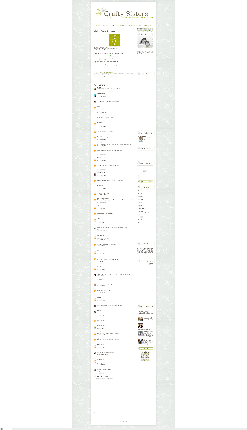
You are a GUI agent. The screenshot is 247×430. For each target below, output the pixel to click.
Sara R (98, 266)
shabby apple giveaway (109, 76)
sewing (149, 250)
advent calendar (144, 254)
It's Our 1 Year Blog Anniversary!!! (146, 324)
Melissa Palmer (99, 359)
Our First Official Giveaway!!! (148, 331)
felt (144, 252)
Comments (140, 177)
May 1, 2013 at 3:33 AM (101, 215)
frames (147, 253)
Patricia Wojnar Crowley (101, 289)
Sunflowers (145, 339)
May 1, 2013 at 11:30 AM (101, 253)
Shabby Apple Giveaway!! (147, 317)
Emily (98, 331)
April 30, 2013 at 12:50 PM (101, 112)
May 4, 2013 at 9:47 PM (101, 364)
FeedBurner (147, 173)
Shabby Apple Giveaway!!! (143, 311)
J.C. (97, 106)
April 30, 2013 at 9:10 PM (101, 175)
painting (143, 250)
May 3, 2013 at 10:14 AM (101, 315)
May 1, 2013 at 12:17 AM (101, 208)
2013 (139, 195)
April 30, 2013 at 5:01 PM (101, 139)
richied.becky (99, 273)
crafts (152, 247)
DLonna (98, 157)
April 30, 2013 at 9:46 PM (101, 194)
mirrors (146, 252)
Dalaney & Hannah (100, 325)
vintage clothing (115, 76)
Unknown (98, 142)
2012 (139, 219)
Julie (98, 243)
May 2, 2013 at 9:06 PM (101, 294)
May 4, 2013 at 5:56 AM (101, 341)
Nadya (98, 282)
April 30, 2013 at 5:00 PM (101, 132)
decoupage (147, 251)
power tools (139, 250)
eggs (146, 250)
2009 (139, 224)
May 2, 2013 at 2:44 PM (101, 285)
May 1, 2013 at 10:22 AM (101, 247)
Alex (97, 87)
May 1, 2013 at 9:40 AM (101, 239)
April (140, 205)
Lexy (98, 218)
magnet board (139, 254)
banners (142, 252)
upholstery (151, 251)
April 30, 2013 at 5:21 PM (101, 145)
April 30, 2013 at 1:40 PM (101, 126)
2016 (139, 190)
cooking (148, 248)
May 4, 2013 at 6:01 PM (101, 356)
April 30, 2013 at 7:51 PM (101, 169)
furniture (151, 252)
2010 (139, 222)
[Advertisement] (146, 63)
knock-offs (142, 251)
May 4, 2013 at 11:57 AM (101, 347)
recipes (138, 248)
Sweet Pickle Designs (142, 136)
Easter (151, 248)
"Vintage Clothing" (106, 53)
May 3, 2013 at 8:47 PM (101, 328)
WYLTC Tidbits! (141, 211)
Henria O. (98, 122)
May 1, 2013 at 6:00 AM (101, 232)
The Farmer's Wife (100, 191)
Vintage (127, 65)
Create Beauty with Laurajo (102, 198)
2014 (139, 193)
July (140, 202)
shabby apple (103, 76)
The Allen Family (100, 172)
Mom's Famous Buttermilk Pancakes (145, 209)
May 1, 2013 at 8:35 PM (101, 269)
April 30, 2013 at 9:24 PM (101, 188)
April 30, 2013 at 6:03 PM (101, 154)
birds (140, 253)
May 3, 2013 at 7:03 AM (101, 300)
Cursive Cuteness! (147, 137)
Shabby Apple (100, 48)
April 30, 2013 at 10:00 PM (101, 202)
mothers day (99, 76)
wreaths (138, 249)
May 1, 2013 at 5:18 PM (101, 263)
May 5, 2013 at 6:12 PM (101, 373)
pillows (138, 253)
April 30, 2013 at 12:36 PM (101, 96)
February (140, 216)
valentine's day (143, 248)
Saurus (98, 250)
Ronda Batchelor (100, 93)
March (140, 214)
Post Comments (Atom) (103, 409)
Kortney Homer (99, 344)
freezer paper (151, 253)
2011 (139, 221)
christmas (148, 247)
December (141, 196)
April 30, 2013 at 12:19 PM (101, 90)
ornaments (151, 249)
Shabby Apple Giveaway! (105, 31)
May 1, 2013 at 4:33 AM (101, 222)
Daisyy (98, 136)
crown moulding (143, 253)
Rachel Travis (99, 235)
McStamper (99, 205)
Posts (139, 175)
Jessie (98, 310)
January (140, 217)
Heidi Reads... (99, 179)
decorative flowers (144, 249)
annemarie (99, 212)
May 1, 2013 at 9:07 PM (101, 279)
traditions (138, 252)
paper (149, 252)
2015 (139, 192)
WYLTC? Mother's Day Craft (144, 212)
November (141, 197)
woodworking (140, 247)
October (140, 199)
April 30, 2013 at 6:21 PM (101, 160)
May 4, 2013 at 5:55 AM (101, 334)
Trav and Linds (99, 368)
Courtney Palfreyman (101, 304)
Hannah (98, 297)
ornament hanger (150, 254)
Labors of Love (141, 208)
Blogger (125, 421)
